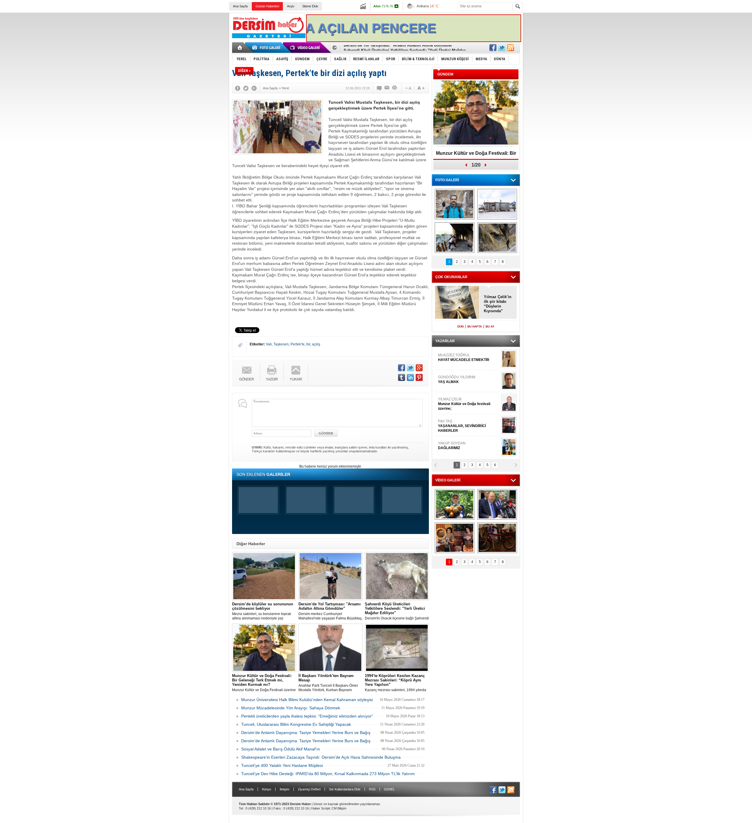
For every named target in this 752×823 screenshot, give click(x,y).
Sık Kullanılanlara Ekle (344, 789)
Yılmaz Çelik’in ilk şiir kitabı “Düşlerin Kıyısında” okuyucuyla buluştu (497, 304)
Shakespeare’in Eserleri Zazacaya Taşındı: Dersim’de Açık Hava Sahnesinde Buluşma (321, 757)
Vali (269, 344)
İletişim (284, 789)
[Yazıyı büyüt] (420, 88)
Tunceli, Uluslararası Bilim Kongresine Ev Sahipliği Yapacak (296, 724)
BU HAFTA (474, 326)
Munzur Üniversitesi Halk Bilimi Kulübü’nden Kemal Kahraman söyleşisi (307, 699)
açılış (316, 344)
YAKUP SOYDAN (452, 373)
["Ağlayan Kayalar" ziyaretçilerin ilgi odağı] (497, 237)
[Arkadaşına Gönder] (387, 88)
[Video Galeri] (305, 47)
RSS (372, 789)
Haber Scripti (320, 808)
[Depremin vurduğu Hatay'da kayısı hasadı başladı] (454, 504)
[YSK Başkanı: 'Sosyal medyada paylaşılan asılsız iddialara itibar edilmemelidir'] (497, 504)
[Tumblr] (401, 377)
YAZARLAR (445, 341)
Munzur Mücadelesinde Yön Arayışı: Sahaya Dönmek (290, 708)
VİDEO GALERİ (447, 480)
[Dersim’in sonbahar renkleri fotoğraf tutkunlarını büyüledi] (454, 237)
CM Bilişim (339, 808)
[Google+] (254, 88)
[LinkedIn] (410, 377)
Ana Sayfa (240, 6)
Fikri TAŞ (462, 354)
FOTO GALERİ (447, 180)
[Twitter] (246, 88)
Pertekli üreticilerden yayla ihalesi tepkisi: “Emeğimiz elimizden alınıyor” (307, 716)
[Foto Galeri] (267, 47)
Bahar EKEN (468, 420)
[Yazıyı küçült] (408, 88)
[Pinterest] (419, 377)
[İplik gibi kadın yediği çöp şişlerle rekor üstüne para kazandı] (454, 538)
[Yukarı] (296, 373)
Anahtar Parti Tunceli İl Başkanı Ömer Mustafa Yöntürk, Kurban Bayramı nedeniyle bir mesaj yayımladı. (328, 682)
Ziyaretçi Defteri (309, 789)
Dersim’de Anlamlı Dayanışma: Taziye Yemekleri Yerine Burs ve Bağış (305, 732)
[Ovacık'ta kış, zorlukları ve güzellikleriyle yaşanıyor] (497, 204)
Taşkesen (281, 344)
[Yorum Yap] (379, 88)
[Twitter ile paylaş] (501, 47)
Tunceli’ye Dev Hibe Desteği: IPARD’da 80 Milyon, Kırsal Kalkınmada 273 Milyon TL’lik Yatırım (328, 773)
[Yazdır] (394, 88)
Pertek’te (298, 344)
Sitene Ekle (310, 6)
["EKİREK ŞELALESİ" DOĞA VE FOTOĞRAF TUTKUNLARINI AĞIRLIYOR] (454, 204)
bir (308, 344)
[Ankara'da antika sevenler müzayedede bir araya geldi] (497, 538)
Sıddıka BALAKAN (453, 395)
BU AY (490, 326)
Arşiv (290, 6)
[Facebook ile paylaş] (492, 47)
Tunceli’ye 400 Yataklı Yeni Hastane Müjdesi (282, 765)
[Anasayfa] (240, 47)
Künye (266, 789)
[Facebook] (237, 88)
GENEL (389, 789)
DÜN (460, 326)
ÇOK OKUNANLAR (451, 277)
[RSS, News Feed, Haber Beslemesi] (510, 47)
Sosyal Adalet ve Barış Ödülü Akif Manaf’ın (280, 749)
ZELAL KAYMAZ (464, 442)
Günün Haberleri (267, 6)
